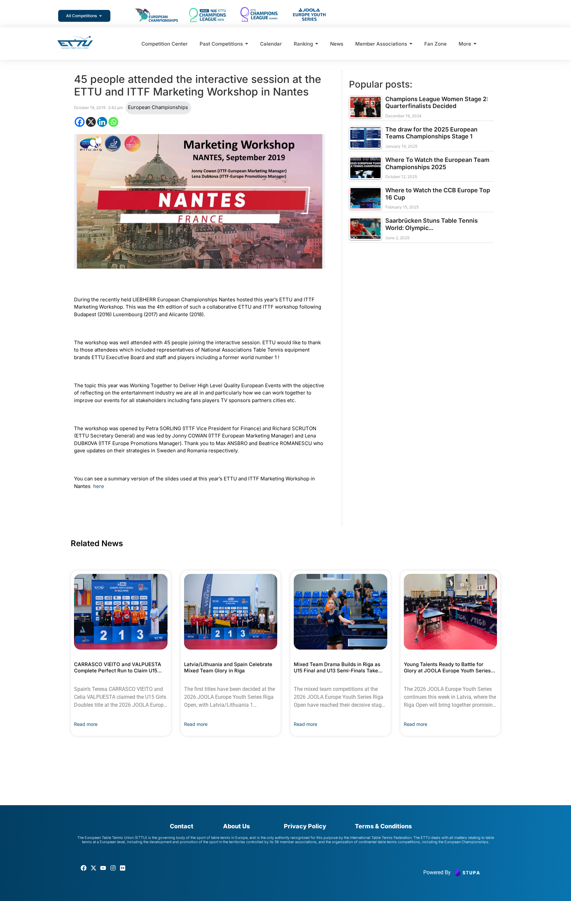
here (98, 486)
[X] (91, 122)
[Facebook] (80, 122)
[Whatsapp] (113, 122)
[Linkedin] (102, 122)
